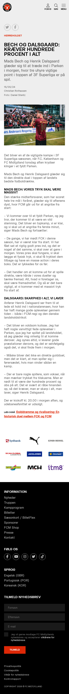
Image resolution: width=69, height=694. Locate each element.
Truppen (9, 502)
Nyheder (10, 497)
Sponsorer (11, 522)
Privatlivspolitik (12, 666)
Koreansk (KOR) (15, 585)
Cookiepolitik (11, 670)
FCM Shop (11, 527)
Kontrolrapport (12, 679)
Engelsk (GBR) (14, 575)
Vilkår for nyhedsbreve (16, 674)
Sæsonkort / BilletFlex (19, 517)
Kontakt (9, 537)
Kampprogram (14, 507)
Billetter (9, 512)
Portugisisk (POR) (16, 580)
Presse (8, 532)
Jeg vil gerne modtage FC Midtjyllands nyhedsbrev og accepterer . (32, 637)
